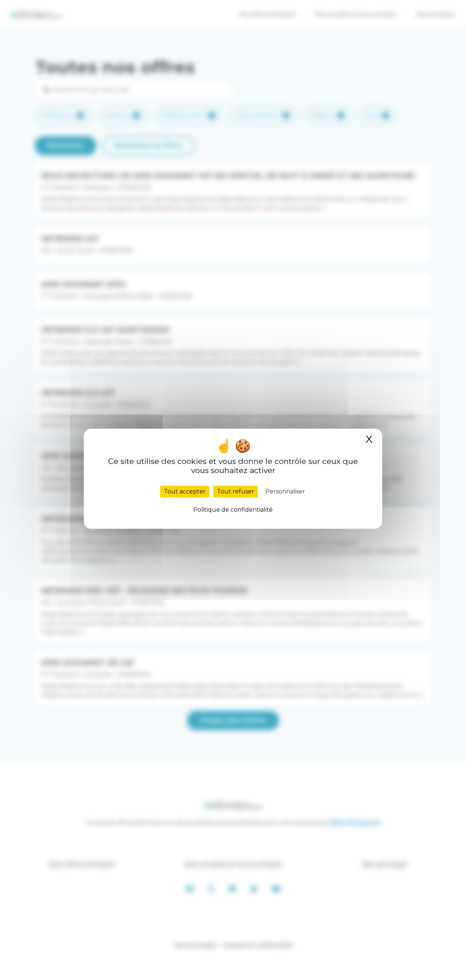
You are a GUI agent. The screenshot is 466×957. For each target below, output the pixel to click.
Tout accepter (185, 491)
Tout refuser (235, 491)
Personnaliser (285, 491)
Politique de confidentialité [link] (233, 509)
